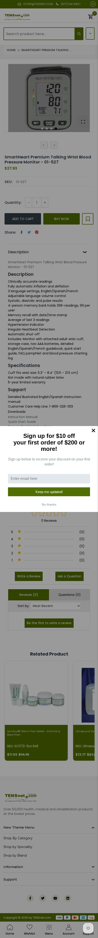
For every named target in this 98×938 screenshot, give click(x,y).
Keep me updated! (49, 492)
